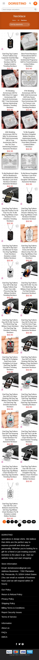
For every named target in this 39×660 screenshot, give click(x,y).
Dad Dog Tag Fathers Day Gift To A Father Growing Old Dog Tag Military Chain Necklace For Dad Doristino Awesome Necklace (29, 362)
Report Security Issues (12, 612)
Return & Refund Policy (12, 594)
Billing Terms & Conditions (13, 608)
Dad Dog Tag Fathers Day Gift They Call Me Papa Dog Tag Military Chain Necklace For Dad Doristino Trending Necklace (29, 437)
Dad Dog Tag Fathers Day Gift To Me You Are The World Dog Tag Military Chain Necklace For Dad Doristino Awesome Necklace (29, 288)
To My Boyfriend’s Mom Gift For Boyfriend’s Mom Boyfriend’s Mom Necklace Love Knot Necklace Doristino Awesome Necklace (10, 179)
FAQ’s (4, 632)
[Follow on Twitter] (19, 644)
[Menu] (4, 3)
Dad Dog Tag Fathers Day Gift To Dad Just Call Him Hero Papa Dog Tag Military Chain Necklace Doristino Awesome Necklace (29, 325)
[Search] (30, 3)
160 (33, 522)
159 (29, 522)
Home (14, 20)
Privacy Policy (8, 599)
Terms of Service (9, 617)
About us (5, 628)
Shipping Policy (8, 603)
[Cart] (35, 3)
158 (24, 522)
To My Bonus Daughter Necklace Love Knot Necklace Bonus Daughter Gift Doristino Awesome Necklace (29, 178)
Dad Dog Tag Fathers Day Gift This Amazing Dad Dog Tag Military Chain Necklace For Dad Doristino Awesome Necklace (10, 437)
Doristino (17, 3)
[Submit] (35, 9)
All (18, 20)
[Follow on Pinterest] (23, 644)
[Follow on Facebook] (16, 644)
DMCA (4, 637)
